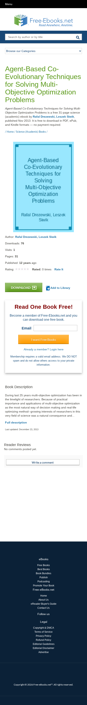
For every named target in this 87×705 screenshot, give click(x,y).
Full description (16, 422)
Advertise (43, 652)
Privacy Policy (43, 636)
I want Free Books (43, 339)
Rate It (58, 269)
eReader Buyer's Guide (43, 603)
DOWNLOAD (21, 287)
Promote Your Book (43, 585)
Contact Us (43, 607)
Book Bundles (43, 573)
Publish (43, 577)
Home (43, 595)
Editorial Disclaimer (43, 648)
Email (26, 328)
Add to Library (60, 287)
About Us (43, 599)
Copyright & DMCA (43, 627)
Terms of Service (43, 631)
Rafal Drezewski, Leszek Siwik (53, 116)
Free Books (43, 565)
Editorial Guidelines (43, 644)
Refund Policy (43, 640)
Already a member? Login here (44, 349)
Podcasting (43, 581)
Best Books (43, 569)
